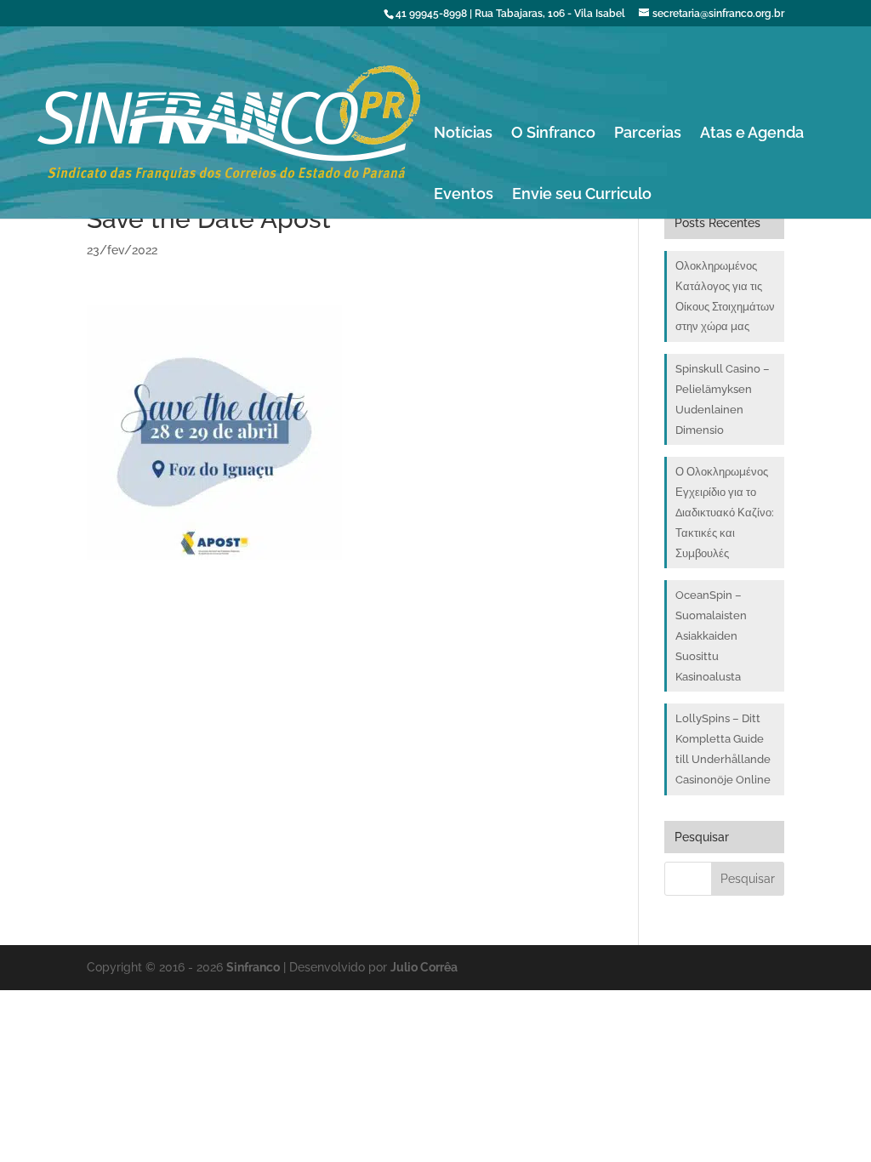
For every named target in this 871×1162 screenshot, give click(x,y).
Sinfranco (253, 967)
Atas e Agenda (752, 134)
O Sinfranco (553, 134)
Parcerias (647, 134)
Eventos (463, 195)
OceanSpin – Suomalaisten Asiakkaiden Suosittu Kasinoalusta (711, 635)
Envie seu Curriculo (582, 195)
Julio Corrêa (424, 967)
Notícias (463, 134)
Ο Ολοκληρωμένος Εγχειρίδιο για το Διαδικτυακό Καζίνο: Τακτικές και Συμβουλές (724, 512)
